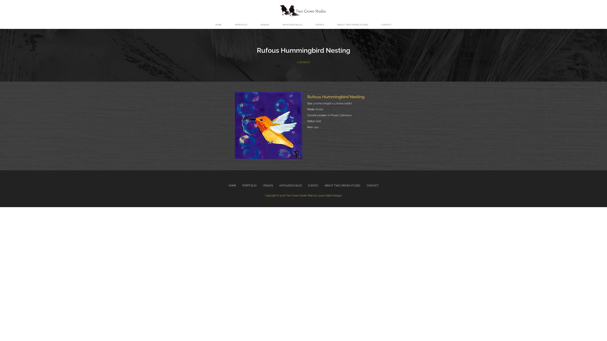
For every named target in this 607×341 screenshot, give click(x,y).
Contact (386, 25)
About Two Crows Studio (352, 25)
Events (320, 25)
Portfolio (241, 25)
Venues (265, 25)
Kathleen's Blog (292, 25)
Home (218, 25)
